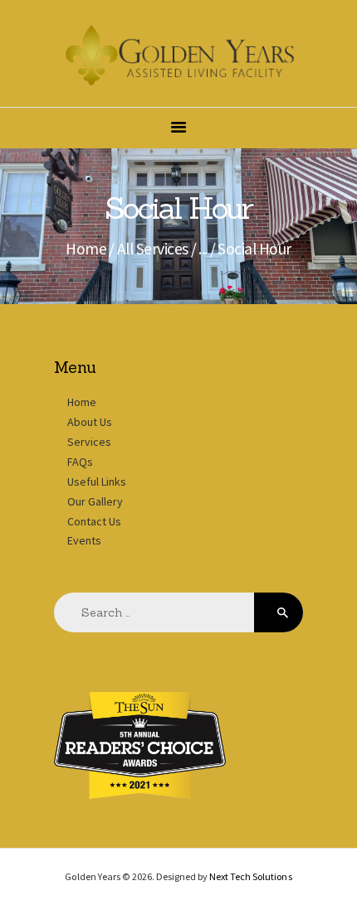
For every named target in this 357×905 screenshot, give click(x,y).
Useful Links (96, 481)
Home (86, 249)
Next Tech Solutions (250, 876)
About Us (89, 421)
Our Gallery (95, 501)
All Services (152, 249)
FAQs (80, 461)
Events (84, 540)
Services (89, 441)
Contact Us (94, 521)
